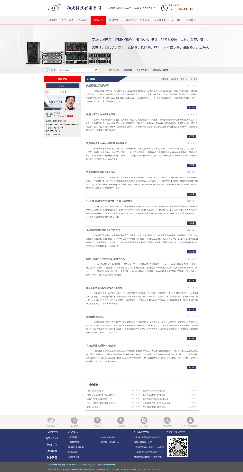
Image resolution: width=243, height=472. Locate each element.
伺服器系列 (73, 452)
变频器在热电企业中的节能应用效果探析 (106, 143)
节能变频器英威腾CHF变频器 (101, 345)
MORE (191, 107)
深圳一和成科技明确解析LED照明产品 (105, 259)
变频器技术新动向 (95, 316)
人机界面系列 (142, 70)
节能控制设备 (74, 457)
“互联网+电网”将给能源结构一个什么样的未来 (109, 201)
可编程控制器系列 (161, 70)
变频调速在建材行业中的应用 (100, 172)
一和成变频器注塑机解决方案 (147, 437)
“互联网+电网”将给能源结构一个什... (100, 399)
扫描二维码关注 (176, 432)
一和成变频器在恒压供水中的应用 (149, 447)
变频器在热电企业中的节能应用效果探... (102, 395)
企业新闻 (63, 86)
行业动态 (63, 92)
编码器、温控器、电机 (111, 442)
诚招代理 (113, 20)
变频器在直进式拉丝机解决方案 (148, 457)
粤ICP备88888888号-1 (107, 465)
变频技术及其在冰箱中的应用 (100, 114)
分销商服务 (160, 20)
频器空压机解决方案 (143, 442)
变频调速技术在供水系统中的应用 (103, 230)
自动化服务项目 (108, 437)
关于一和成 (67, 20)
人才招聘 (175, 20)
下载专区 (144, 20)
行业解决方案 (141, 432)
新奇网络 (155, 469)
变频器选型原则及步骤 (97, 85)
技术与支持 (129, 20)
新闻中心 (98, 20)
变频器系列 (127, 70)
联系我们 (191, 20)
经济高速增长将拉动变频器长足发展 (104, 288)
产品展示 (82, 20)
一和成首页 (52, 20)
